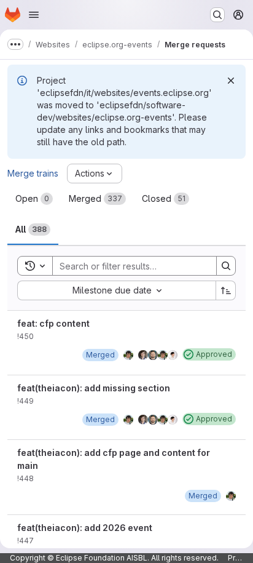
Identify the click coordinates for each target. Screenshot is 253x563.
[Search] (226, 266)
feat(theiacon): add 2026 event (84, 527)
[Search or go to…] (217, 14)
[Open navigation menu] (34, 15)
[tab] (34, 198)
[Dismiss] (231, 80)
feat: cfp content (53, 323)
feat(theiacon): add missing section (93, 388)
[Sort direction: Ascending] (226, 290)
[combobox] (116, 290)
